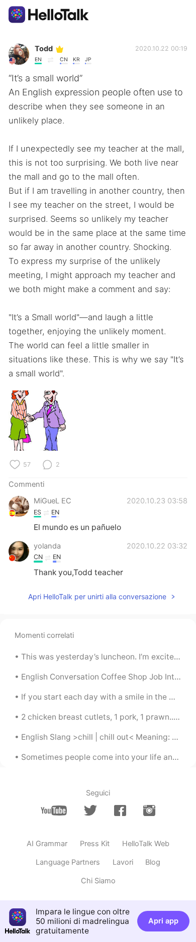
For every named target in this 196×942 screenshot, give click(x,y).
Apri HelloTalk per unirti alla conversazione (97, 596)
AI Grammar (47, 843)
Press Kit (95, 843)
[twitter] (90, 810)
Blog (152, 862)
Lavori (123, 862)
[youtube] (54, 810)
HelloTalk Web (145, 843)
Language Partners (68, 862)
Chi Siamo (98, 880)
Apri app (163, 920)
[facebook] (120, 811)
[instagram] (149, 811)
